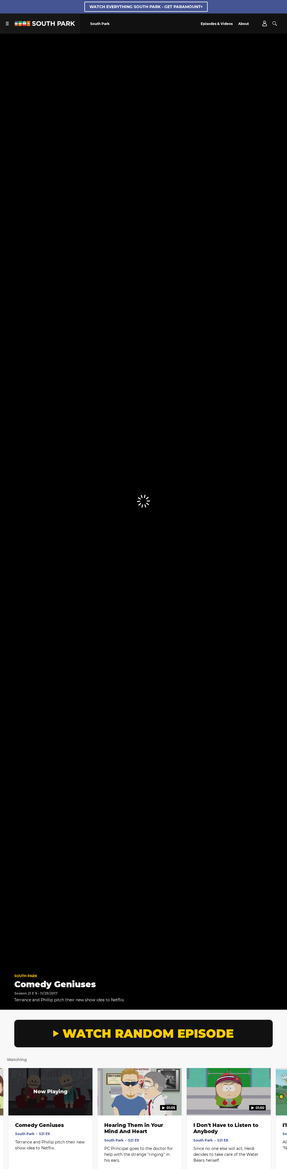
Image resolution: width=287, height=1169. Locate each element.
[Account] (264, 23)
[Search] (274, 23)
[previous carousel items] (9, 1103)
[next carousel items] (278, 1103)
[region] (143, 501)
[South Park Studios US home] (45, 24)
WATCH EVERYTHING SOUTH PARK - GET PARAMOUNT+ (146, 6)
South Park (25, 976)
